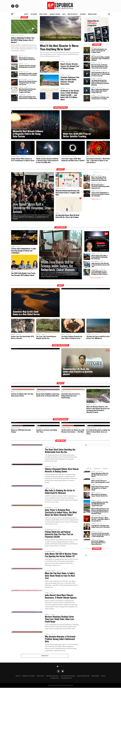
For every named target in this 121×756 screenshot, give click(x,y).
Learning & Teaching (55, 14)
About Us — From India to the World (25, 676)
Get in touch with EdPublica (67, 676)
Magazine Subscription (83, 676)
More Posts (44, 655)
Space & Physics (43, 14)
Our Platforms (95, 676)
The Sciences (33, 14)
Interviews (83, 14)
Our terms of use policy (52, 676)
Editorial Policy (55, 678)
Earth (63, 14)
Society (26, 14)
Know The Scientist (73, 14)
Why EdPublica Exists (66, 678)
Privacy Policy (40, 676)
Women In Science (92, 14)
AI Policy (103, 676)
